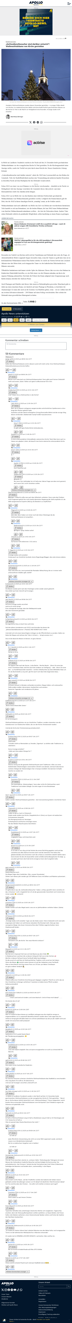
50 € (22, 320)
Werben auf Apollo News (9, 1305)
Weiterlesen (35, 330)
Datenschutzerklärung (45, 1310)
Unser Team (5, 1294)
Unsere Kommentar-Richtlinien (48, 1305)
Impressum (41, 1312)
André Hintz (17, 245)
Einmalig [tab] (7, 309)
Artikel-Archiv (43, 1291)
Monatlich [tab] (17, 309)
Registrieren (42, 1301)
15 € (10, 320)
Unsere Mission (6, 1296)
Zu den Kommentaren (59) (11, 303)
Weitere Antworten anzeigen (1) (22, 490)
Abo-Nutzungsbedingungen (47, 1307)
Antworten (11, 372)
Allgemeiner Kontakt (8, 1302)
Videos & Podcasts (44, 1293)
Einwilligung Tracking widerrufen (49, 1314)
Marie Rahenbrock (19, 228)
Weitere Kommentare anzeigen (16, 1271)
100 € (28, 320)
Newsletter (42, 1295)
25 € (16, 320)
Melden (10, 361)
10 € (4, 320)
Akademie (4, 1299)
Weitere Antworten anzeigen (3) (19, 581)
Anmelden (42, 1299)
